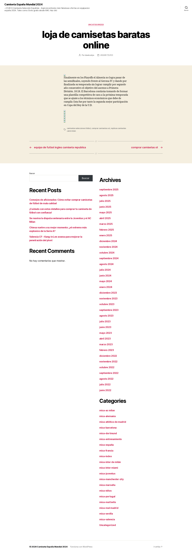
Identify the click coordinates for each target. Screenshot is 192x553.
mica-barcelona (108, 427)
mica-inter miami (108, 467)
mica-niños (105, 490)
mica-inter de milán (110, 462)
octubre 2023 (106, 304)
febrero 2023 (106, 350)
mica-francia (106, 450)
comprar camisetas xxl (101, 128)
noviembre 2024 (108, 246)
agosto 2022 (106, 378)
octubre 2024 (106, 252)
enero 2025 (105, 235)
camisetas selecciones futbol (79, 128)
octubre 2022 (106, 367)
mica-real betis (107, 502)
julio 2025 (104, 201)
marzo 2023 (106, 344)
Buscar (32, 173)
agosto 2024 (106, 264)
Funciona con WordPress (81, 547)
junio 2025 (105, 206)
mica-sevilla (106, 513)
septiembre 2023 (108, 310)
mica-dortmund (108, 433)
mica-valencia (107, 519)
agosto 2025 (106, 195)
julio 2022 (104, 384)
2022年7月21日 (106, 55)
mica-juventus (107, 473)
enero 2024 (105, 287)
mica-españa (106, 444)
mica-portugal (107, 496)
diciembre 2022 (108, 355)
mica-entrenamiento (110, 439)
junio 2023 (105, 327)
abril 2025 (105, 218)
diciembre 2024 (108, 241)
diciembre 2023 (108, 292)
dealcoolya (89, 55)
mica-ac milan (107, 410)
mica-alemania (107, 416)
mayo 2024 (105, 281)
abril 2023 (105, 338)
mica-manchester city (111, 479)
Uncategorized (96, 25)
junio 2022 (105, 390)
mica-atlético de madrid (112, 422)
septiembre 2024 (109, 258)
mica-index (105, 456)
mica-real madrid (108, 508)
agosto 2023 (106, 315)
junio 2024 (105, 275)
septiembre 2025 (108, 189)
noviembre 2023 (108, 298)
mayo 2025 (105, 212)
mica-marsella (107, 485)
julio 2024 (105, 269)
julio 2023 (104, 321)
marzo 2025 (106, 224)
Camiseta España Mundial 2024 (23, 4)
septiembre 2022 (108, 373)
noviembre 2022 (108, 361)
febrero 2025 (106, 229)
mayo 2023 (105, 333)
